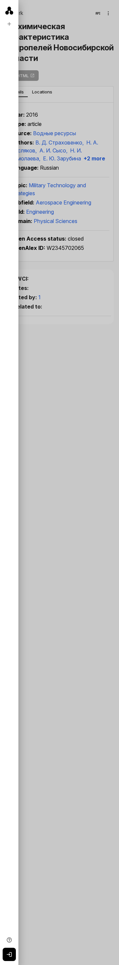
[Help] (9, 939)
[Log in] (9, 954)
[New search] (9, 24)
